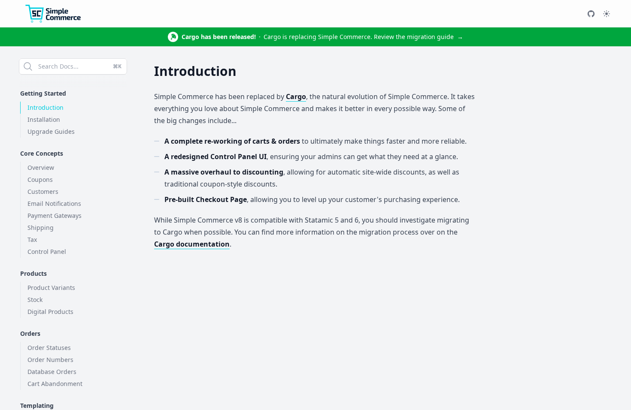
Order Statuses (49, 348)
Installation (43, 119)
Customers (42, 191)
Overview (40, 167)
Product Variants (51, 287)
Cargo (296, 96)
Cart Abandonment (54, 384)
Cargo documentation (192, 244)
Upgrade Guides (51, 131)
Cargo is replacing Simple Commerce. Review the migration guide (322, 37)
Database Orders (51, 372)
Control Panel (46, 251)
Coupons (40, 179)
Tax (32, 239)
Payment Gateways (54, 215)
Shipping (40, 227)
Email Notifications (54, 203)
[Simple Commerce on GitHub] (591, 13)
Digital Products (50, 312)
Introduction (45, 107)
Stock (34, 299)
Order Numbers (50, 360)
